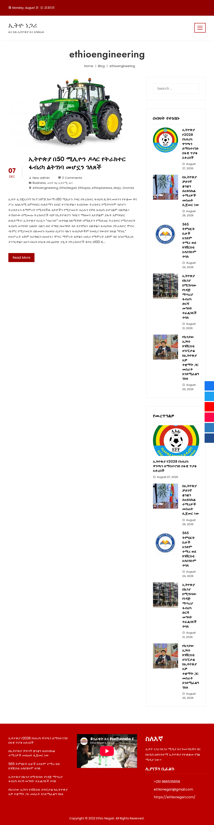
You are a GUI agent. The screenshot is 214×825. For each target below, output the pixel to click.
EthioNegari (68, 188)
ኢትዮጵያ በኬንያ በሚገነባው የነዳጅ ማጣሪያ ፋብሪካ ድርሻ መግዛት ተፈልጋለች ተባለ (189, 296)
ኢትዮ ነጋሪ (22, 25)
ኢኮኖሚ (63, 183)
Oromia (128, 188)
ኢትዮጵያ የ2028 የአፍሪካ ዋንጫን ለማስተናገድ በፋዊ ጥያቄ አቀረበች (190, 143)
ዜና (71, 183)
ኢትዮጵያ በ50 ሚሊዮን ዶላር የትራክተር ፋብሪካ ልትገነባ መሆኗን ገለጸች (77, 163)
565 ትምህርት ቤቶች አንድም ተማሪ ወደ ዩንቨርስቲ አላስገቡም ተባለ (189, 240)
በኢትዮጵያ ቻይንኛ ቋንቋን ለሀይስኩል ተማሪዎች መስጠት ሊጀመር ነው (190, 190)
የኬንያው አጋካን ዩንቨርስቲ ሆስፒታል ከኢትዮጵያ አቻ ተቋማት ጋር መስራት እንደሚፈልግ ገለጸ (190, 357)
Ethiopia (84, 188)
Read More (21, 257)
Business (39, 183)
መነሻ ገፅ (52, 183)
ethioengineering (45, 188)
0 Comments (72, 178)
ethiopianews (102, 188)
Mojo (117, 188)
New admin (41, 178)
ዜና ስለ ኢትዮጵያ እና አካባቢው (26, 32)
